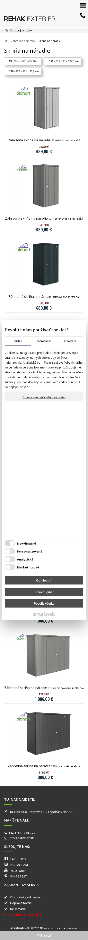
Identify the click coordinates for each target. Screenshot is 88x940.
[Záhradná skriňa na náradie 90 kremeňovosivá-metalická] (44, 186)
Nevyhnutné (26, 543)
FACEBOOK (18, 859)
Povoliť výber (44, 592)
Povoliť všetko (44, 603)
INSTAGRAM (19, 865)
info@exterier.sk (21, 838)
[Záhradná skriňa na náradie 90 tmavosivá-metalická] (44, 264)
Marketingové (28, 567)
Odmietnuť (44, 580)
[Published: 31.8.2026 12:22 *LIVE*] (27, 928)
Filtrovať (44, 935)
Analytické (25, 559)
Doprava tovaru (21, 903)
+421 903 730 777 (22, 833)
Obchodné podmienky (25, 897)
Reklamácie (18, 909)
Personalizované (30, 551)
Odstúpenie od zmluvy (26, 914)
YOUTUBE (17, 871)
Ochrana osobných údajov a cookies (44, 397)
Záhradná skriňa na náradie (44, 140)
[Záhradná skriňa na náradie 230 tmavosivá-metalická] (44, 733)
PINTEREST (18, 876)
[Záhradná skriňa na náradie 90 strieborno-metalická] (44, 108)
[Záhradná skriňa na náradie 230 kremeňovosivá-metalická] (44, 655)
